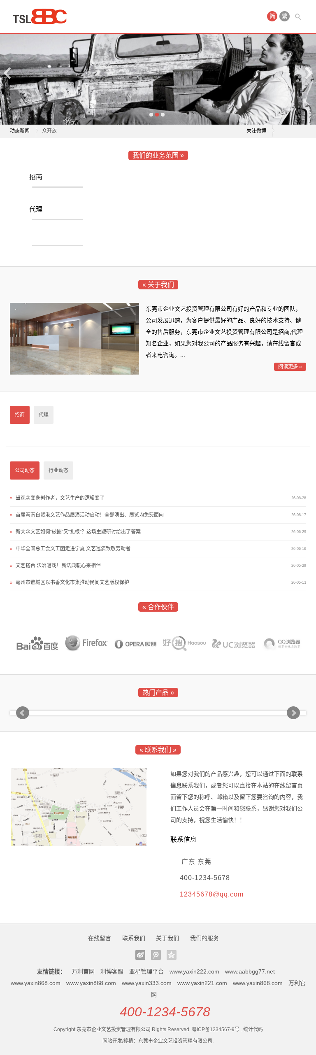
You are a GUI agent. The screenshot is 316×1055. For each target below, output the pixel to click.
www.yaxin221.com (202, 983)
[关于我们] (74, 372)
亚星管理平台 (146, 971)
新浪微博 (140, 955)
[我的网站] (43, 16)
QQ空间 (172, 955)
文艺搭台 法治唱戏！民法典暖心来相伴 (58, 565)
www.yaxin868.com (35, 983)
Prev (22, 713)
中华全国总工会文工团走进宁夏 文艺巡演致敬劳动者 (73, 549)
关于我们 (167, 938)
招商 (35, 176)
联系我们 (133, 938)
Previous (8, 73)
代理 (35, 209)
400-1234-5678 (165, 1011)
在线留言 (99, 938)
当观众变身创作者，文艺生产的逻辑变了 (60, 498)
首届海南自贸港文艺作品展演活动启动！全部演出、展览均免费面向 (90, 515)
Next (308, 73)
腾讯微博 (156, 955)
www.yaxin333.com (147, 983)
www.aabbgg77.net (250, 971)
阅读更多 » (290, 367)
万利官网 (83, 971)
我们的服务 (204, 938)
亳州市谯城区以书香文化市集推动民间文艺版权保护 (72, 582)
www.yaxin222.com (194, 971)
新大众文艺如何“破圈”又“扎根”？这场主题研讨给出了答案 (104, 132)
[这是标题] (37, 643)
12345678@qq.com (212, 894)
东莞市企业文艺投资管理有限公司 (114, 1029)
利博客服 (111, 971)
